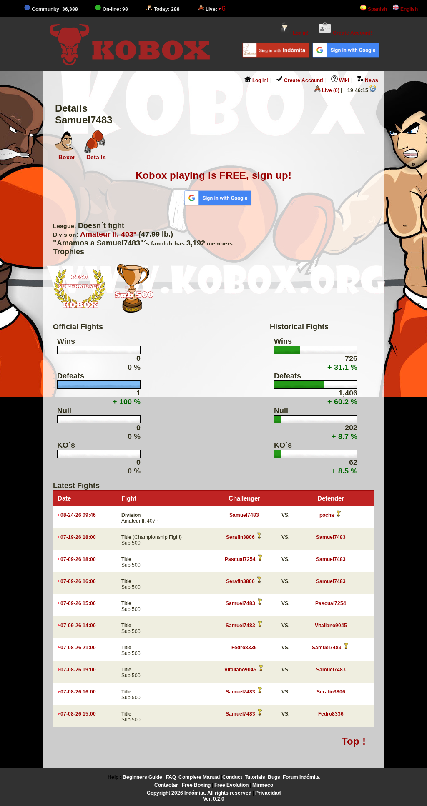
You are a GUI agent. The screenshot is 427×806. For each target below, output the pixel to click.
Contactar (166, 785)
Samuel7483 (244, 515)
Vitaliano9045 (331, 625)
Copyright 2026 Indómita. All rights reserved (199, 793)
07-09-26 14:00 (78, 625)
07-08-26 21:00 (78, 648)
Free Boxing (196, 785)
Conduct (232, 777)
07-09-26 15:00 (78, 603)
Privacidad (268, 793)
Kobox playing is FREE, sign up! (213, 175)
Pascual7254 (240, 559)
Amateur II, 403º (108, 234)
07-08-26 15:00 (78, 714)
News (371, 80)
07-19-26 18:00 (78, 537)
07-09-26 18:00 (78, 559)
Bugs (274, 777)
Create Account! (352, 33)
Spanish (377, 9)
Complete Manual (199, 777)
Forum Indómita (301, 777)
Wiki (343, 80)
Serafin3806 (240, 537)
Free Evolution (231, 785)
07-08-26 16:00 (78, 692)
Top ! (354, 741)
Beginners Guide (142, 777)
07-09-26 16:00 (78, 581)
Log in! (300, 33)
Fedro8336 (244, 648)
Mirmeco (262, 785)
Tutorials (255, 777)
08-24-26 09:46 (78, 515)
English (408, 9)
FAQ (171, 777)
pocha (326, 515)
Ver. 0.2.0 (213, 799)
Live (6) (330, 90)
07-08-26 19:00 (78, 670)
